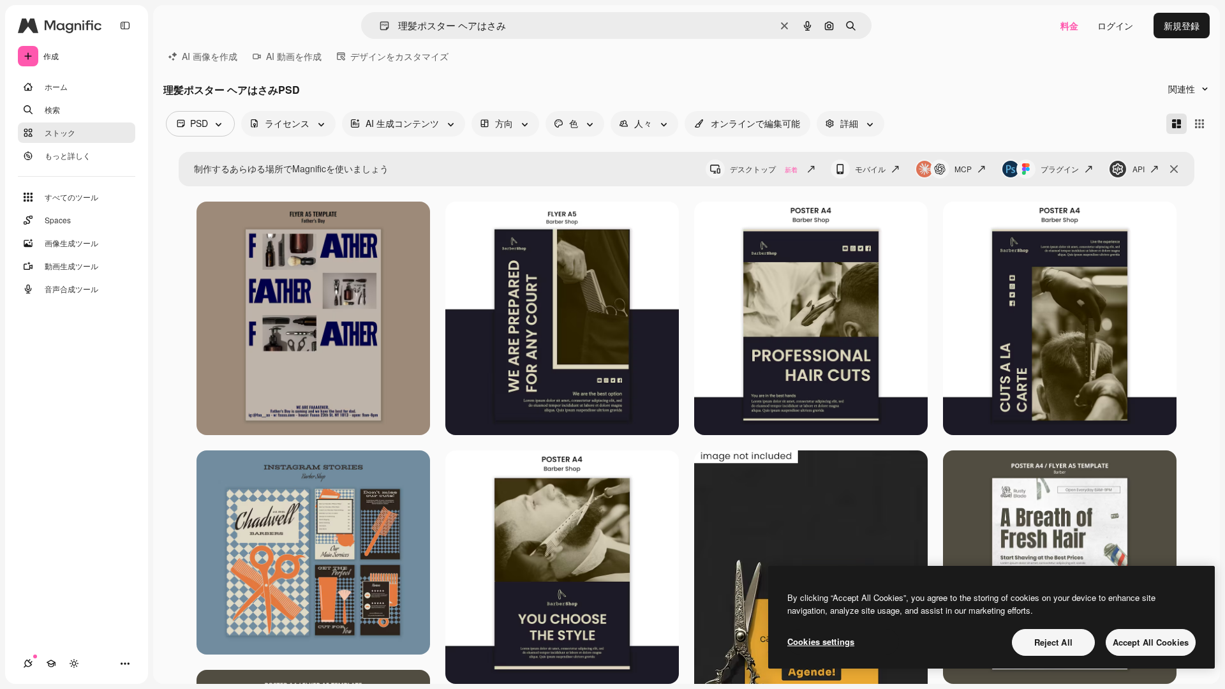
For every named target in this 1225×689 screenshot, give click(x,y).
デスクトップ (764, 168)
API (1138, 168)
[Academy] (51, 663)
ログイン (1115, 25)
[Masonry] (1176, 124)
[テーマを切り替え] (74, 663)
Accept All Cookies (1151, 642)
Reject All (1053, 642)
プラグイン (1060, 168)
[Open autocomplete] (379, 26)
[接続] (28, 663)
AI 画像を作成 (209, 56)
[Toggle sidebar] (125, 25)
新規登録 (1181, 25)
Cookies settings (820, 641)
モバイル (870, 168)
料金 (1069, 25)
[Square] (1199, 124)
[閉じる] (1174, 169)
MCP (963, 168)
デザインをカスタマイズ (399, 56)
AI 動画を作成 (294, 56)
